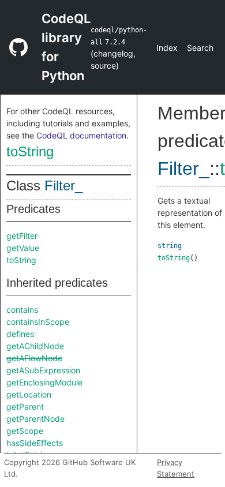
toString (30, 151)
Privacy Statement (175, 468)
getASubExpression (43, 370)
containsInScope (37, 322)
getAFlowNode (34, 358)
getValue (22, 248)
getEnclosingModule (44, 382)
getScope (24, 431)
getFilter (22, 236)
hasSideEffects (34, 443)
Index (167, 48)
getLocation (28, 394)
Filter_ (63, 185)
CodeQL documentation (81, 135)
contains (22, 309)
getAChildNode (35, 346)
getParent (25, 406)
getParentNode (35, 419)
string (170, 246)
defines (20, 334)
